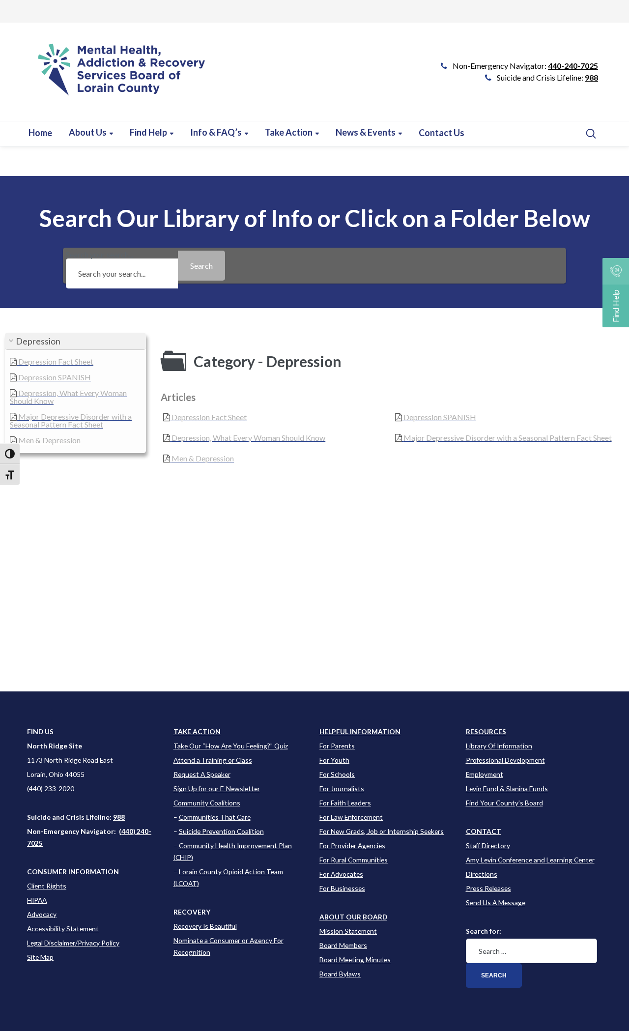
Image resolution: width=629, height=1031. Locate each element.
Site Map (40, 957)
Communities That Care (215, 817)
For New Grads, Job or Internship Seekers (381, 831)
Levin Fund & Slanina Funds (507, 788)
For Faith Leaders (345, 803)
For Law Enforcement (351, 817)
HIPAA (37, 900)
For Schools (337, 774)
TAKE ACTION (197, 731)
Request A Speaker (201, 774)
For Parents (337, 746)
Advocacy (42, 914)
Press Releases (488, 888)
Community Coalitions (206, 803)
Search (494, 975)
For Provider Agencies (352, 845)
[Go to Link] (117, 77)
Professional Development (505, 760)
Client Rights (46, 886)
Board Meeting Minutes (355, 959)
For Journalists (341, 788)
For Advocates (341, 874)
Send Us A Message (495, 902)
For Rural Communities (353, 860)
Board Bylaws (340, 974)
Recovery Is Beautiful (205, 926)
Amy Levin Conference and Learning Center (530, 860)
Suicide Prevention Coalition (221, 831)
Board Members (343, 945)
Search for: (483, 931)
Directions (481, 874)
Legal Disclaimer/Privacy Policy (73, 943)
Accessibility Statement (63, 928)
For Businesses (342, 888)
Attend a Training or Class (212, 760)
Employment (484, 774)
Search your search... (99, 255)
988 (591, 77)
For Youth (334, 760)
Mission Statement (348, 931)
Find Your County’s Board (504, 803)
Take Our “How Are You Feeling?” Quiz (230, 746)
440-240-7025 (573, 65)
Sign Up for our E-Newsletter (216, 788)
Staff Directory (488, 845)
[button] (75, 341)
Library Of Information (499, 746)
